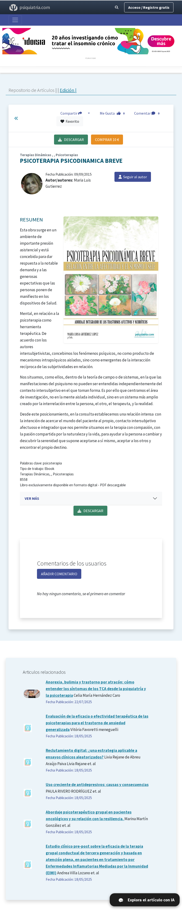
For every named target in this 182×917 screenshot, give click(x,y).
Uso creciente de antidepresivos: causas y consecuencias (97, 784)
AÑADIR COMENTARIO (59, 573)
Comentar (146, 113)
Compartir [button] (69, 113)
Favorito (71, 121)
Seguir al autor (134, 176)
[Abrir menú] (15, 20)
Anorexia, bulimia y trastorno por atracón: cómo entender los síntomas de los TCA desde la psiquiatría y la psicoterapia (96, 688)
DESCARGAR (73, 139)
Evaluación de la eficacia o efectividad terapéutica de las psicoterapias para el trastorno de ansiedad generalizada (97, 723)
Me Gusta (112, 113)
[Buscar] (116, 7)
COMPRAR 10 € (107, 139)
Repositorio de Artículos (32, 90)
